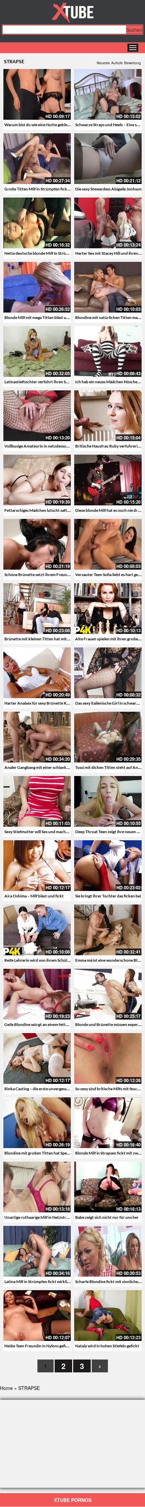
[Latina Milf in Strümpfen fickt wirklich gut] (37, 1251)
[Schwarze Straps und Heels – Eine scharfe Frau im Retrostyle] (108, 94)
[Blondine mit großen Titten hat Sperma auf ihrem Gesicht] (37, 1122)
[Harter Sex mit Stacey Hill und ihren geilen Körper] (108, 223)
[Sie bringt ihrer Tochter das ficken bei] (108, 865)
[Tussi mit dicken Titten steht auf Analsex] (108, 737)
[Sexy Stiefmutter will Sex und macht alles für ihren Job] (37, 801)
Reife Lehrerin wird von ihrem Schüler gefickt (44, 960)
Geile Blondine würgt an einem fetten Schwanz (45, 1024)
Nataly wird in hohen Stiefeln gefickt (107, 1345)
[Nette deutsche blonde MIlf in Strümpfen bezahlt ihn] (37, 223)
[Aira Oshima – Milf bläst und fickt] (37, 865)
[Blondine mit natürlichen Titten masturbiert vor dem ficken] (108, 287)
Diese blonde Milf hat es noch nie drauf (109, 510)
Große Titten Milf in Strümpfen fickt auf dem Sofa (48, 188)
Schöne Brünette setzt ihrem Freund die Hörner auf (50, 574)
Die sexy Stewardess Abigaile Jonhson (108, 188)
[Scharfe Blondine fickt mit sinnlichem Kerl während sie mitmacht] (108, 1251)
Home (6, 1388)
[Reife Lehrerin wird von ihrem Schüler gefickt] (37, 930)
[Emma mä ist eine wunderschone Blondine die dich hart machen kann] (108, 930)
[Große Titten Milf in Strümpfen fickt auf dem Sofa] (37, 158)
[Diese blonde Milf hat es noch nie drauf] (108, 480)
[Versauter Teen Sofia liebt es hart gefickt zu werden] (108, 544)
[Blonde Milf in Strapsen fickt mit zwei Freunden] (108, 1122)
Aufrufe (117, 63)
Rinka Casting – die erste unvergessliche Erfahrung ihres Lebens (60, 1088)
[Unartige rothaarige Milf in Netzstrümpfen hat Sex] (37, 1187)
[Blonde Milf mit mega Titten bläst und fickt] (37, 287)
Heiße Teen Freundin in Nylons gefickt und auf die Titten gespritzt (62, 1345)
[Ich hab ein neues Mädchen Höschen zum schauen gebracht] (108, 351)
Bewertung (132, 63)
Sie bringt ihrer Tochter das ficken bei (108, 895)
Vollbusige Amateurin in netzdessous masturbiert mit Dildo (57, 446)
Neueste (103, 63)
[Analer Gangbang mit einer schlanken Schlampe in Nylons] (37, 737)
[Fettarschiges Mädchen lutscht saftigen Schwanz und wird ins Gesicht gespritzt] (37, 480)
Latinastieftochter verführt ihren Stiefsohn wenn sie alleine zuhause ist (66, 381)
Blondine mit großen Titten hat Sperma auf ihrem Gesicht (55, 1153)
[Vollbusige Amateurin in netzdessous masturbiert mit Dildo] (37, 415)
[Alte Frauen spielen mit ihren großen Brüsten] (108, 608)
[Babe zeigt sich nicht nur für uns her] (108, 1187)
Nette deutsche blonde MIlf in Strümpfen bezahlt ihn (51, 253)
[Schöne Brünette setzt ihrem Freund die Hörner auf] (37, 544)
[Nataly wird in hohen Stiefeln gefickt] (108, 1315)
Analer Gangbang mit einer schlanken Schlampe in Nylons (55, 767)
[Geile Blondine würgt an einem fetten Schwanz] (37, 994)
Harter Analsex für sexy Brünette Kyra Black (43, 703)
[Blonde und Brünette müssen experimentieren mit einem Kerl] (108, 994)
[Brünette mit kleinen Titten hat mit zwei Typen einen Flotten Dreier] (37, 608)
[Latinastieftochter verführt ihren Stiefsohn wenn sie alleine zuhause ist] (37, 351)
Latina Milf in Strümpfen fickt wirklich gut (41, 1281)
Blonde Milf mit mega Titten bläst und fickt (42, 317)
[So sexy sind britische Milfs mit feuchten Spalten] (108, 1058)
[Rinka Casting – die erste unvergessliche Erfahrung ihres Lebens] (37, 1058)
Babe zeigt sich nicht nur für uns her (107, 1217)
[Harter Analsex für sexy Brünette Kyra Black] (37, 672)
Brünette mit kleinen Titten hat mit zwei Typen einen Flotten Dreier (64, 638)
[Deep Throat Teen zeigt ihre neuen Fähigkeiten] (108, 801)
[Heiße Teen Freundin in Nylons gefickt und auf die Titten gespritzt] (37, 1315)
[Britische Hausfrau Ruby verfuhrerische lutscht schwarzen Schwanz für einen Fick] (108, 415)
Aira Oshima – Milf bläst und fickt (34, 895)
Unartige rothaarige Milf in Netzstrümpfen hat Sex (48, 1217)
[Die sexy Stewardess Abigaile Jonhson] (108, 158)
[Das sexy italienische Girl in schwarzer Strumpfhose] (108, 672)
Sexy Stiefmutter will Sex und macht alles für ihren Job (51, 831)
